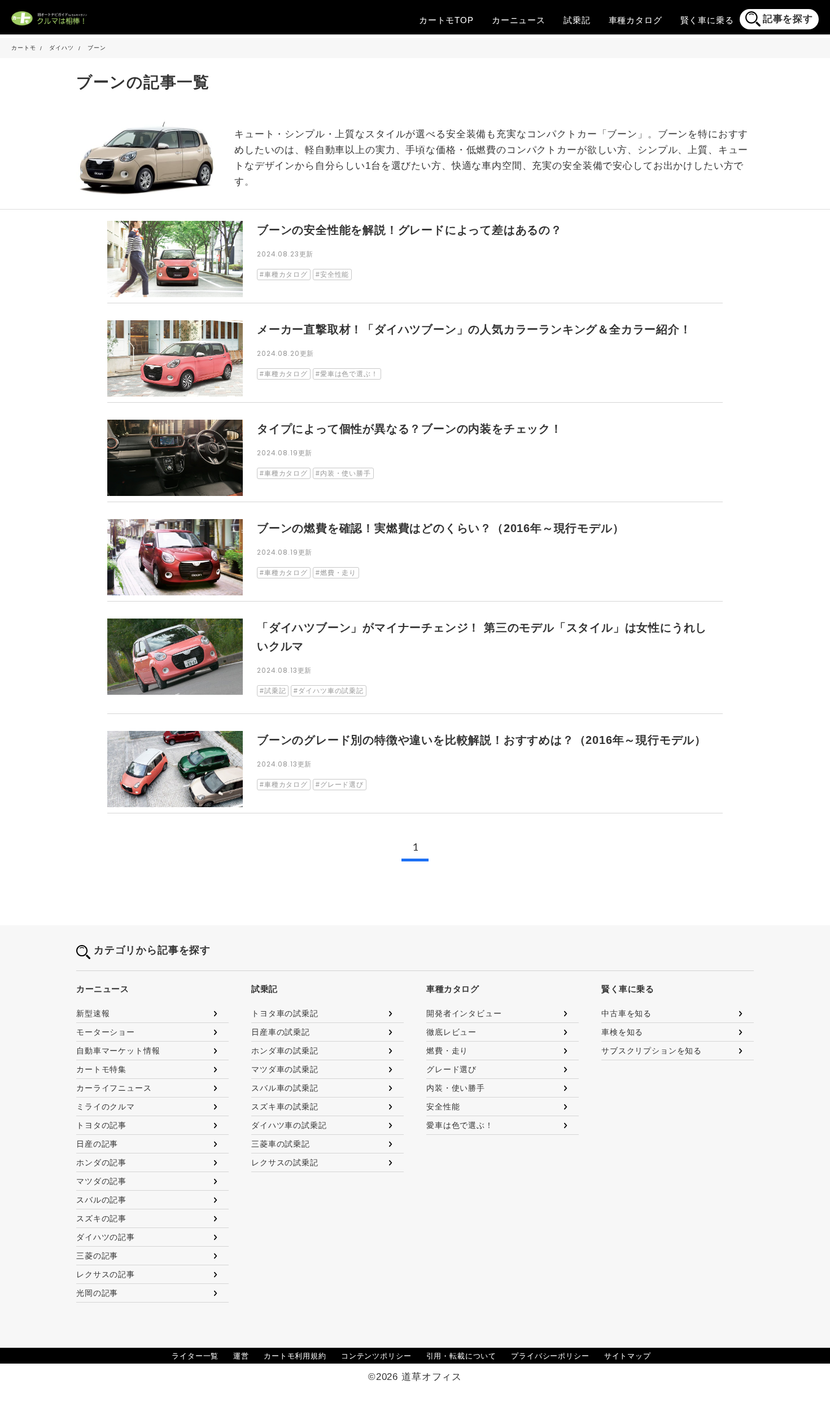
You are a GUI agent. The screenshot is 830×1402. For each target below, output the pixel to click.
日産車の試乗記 (280, 1032)
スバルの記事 (101, 1199)
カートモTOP (446, 20)
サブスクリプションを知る (651, 1050)
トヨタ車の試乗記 (284, 1013)
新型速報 (93, 1013)
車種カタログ (635, 20)
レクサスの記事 (105, 1274)
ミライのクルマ (105, 1106)
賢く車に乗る (707, 20)
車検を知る (622, 1032)
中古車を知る (626, 1013)
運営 (241, 1356)
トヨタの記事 (101, 1125)
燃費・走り (447, 1050)
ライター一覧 (195, 1356)
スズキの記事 (101, 1218)
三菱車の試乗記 (280, 1143)
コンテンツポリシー (376, 1356)
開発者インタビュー (464, 1013)
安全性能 (443, 1106)
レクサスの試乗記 (284, 1162)
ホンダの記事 (101, 1162)
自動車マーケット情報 (118, 1050)
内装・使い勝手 (455, 1087)
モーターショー (105, 1032)
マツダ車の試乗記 (284, 1069)
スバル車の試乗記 (284, 1087)
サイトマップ (627, 1356)
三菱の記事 (97, 1255)
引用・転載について (461, 1356)
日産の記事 (97, 1143)
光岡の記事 (97, 1292)
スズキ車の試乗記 (284, 1106)
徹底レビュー (451, 1032)
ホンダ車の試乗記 (284, 1050)
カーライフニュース (114, 1087)
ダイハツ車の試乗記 (289, 1125)
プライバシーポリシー (550, 1356)
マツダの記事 (101, 1181)
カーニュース (518, 20)
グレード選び (451, 1069)
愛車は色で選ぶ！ (459, 1125)
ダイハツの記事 (105, 1237)
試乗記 (577, 20)
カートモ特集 (101, 1069)
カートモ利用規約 (295, 1356)
